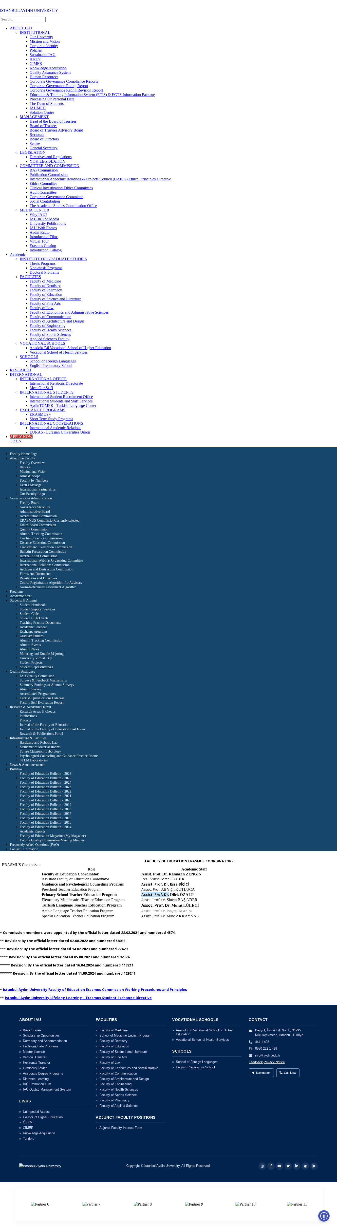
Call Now (290, 1073)
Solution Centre (42, 112)
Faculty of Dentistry (45, 286)
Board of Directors (44, 139)
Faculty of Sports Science (118, 1095)
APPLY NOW (21, 437)
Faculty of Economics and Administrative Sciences (69, 312)
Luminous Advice (35, 1068)
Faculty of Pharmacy (46, 290)
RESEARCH (20, 370)
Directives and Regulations (51, 157)
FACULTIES (30, 277)
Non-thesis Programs (46, 268)
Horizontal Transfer (36, 1062)
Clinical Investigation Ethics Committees (61, 188)
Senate (35, 143)
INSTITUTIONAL (35, 32)
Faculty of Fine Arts (45, 303)
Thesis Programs (43, 263)
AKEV (35, 59)
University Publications (48, 223)
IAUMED (38, 108)
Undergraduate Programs (40, 1046)
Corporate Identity (44, 46)
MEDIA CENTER (34, 210)
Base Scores (32, 1030)
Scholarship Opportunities (41, 1035)
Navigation (263, 1073)
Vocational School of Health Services (59, 352)
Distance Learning (36, 1079)
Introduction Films (44, 237)
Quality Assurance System (50, 72)
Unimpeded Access (37, 1112)
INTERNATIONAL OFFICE (43, 379)
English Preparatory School (51, 365)
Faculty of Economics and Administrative (128, 1068)
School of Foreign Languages (53, 361)
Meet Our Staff (41, 388)
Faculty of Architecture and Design (57, 321)
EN (18, 441)
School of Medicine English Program (125, 1035)
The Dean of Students (47, 103)
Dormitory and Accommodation (45, 1041)
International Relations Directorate (56, 383)
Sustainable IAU (43, 55)
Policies (36, 50)
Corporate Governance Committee (56, 197)
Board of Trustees (43, 126)
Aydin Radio (40, 232)
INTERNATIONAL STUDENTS (47, 392)
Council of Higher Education (43, 1117)
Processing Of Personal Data (52, 99)
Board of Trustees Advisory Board (56, 130)
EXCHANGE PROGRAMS (42, 410)
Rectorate (37, 134)
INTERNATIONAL (26, 374)
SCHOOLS (29, 357)
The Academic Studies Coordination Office (63, 206)
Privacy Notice (274, 1062)
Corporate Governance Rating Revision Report (66, 90)
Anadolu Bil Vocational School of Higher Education (70, 348)
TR (12, 441)
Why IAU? (38, 214)
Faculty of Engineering (47, 325)
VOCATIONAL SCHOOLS (42, 343)
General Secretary (43, 148)
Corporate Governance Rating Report (59, 86)
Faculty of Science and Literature (55, 299)
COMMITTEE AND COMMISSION (49, 166)
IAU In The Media (44, 219)
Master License (34, 1052)
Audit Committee (43, 192)
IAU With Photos (43, 228)
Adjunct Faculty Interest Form (120, 1128)
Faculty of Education (46, 294)
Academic (18, 254)
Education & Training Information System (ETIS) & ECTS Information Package (92, 95)
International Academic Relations (55, 428)
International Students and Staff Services (61, 401)
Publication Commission (49, 174)
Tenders (28, 1138)
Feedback (256, 1062)
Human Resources (44, 77)
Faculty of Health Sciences (50, 330)
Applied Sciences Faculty (49, 339)
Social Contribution (45, 201)
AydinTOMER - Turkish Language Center (63, 405)
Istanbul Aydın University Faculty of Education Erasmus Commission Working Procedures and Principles (95, 989)
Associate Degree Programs (43, 1073)
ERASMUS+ (40, 414)
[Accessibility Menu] (324, 1216)
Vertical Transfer (34, 1057)
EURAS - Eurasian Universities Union (60, 432)
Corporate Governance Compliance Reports (64, 81)
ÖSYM (28, 1122)
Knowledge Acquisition (48, 68)
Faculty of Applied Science (118, 1106)
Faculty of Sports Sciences (50, 334)
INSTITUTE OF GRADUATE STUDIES (53, 259)
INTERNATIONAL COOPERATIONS (51, 423)
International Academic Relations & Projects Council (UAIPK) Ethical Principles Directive (100, 179)
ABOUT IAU (21, 28)
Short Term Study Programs (51, 419)
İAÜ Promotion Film (37, 1084)
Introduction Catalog (46, 250)
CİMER (36, 63)
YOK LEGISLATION (47, 161)
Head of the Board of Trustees (53, 121)
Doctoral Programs (44, 272)
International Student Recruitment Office (61, 397)
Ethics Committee (43, 183)
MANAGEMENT (34, 117)
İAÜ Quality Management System (47, 1089)
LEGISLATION (33, 152)
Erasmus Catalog (43, 246)
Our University (41, 37)
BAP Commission (44, 170)
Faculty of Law (42, 308)
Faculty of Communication (50, 317)
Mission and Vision (45, 41)
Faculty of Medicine (45, 281)
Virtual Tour (39, 241)
